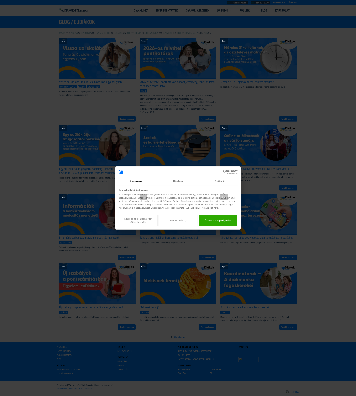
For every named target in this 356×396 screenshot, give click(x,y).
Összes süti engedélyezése (218, 220)
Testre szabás (176, 220)
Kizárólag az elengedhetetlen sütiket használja (138, 220)
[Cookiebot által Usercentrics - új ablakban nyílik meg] (225, 172)
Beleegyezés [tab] (136, 181)
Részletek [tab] (178, 181)
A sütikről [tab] (219, 181)
